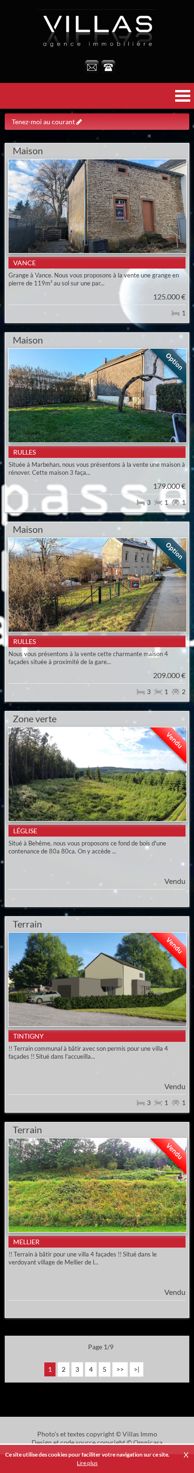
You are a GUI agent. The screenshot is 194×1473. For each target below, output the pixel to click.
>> (120, 1369)
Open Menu (182, 95)
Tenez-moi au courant (44, 122)
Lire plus (87, 1462)
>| (136, 1369)
